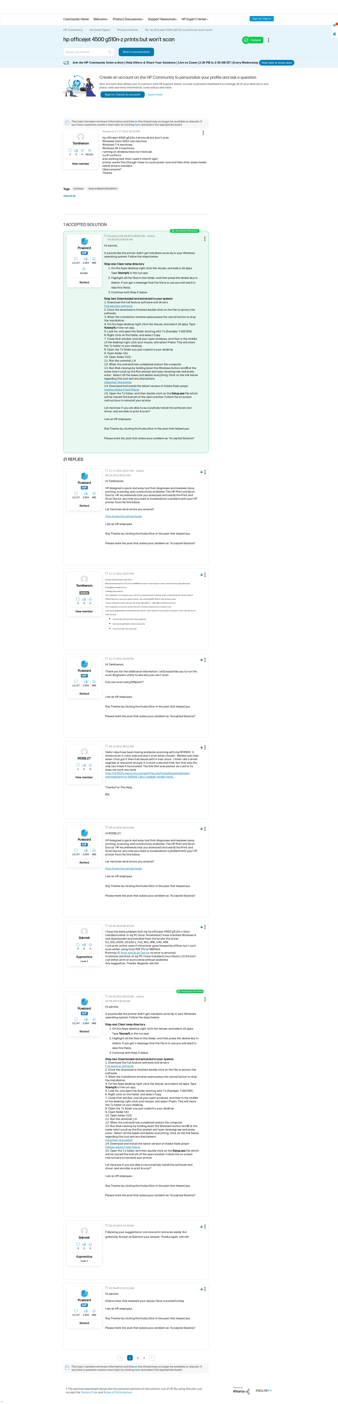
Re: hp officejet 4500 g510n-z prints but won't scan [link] (178, 30)
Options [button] (270, 40)
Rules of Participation (118, 1392)
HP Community (73, 30)
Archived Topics (100, 30)
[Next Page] (152, 1357)
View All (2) (69, 195)
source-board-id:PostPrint (103, 188)
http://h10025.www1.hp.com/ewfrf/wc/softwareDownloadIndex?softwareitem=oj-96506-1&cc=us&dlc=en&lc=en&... (147, 775)
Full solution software (118, 306)
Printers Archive (127, 30)
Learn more (155, 94)
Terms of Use (89, 1392)
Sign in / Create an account (122, 94)
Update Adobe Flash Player (121, 389)
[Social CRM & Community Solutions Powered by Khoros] (241, 1390)
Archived (78, 188)
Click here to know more (277, 62)
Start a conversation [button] (136, 52)
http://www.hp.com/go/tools (123, 516)
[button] (203, 132)
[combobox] (88, 52)
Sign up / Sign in (261, 18)
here (137, 124)
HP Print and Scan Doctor (133, 952)
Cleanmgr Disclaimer (118, 382)
